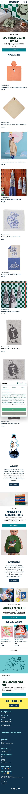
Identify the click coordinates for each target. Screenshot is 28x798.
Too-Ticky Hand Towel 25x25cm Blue (11, 237)
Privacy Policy (4, 783)
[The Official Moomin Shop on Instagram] (14, 789)
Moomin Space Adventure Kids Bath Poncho (13, 162)
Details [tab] (14, 387)
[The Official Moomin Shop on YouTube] (19, 789)
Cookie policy (4, 781)
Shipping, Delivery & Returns (7, 743)
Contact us (3, 757)
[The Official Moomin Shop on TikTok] (16, 789)
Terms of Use (4, 785)
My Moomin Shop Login (6, 750)
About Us (3, 759)
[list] (14, 636)
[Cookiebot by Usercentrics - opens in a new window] (17, 383)
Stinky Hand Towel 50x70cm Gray (10, 311)
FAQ (2, 756)
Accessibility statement (6, 762)
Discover (14, 617)
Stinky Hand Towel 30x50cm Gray (10, 349)
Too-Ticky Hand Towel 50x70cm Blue (11, 199)
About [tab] (22, 387)
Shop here (14, 525)
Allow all (14, 409)
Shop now (14, 484)
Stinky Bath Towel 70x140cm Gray (10, 423)
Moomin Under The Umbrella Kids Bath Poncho (14, 87)
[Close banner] (25, 383)
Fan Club (3, 760)
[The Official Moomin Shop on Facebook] (11, 789)
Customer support (5, 740)
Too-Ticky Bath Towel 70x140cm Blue (11, 274)
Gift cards (3, 745)
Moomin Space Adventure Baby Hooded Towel (13, 124)
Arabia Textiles (14, 54)
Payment (3, 742)
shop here (14, 50)
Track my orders (4, 751)
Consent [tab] (5, 387)
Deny (14, 413)
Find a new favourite (14, 622)
